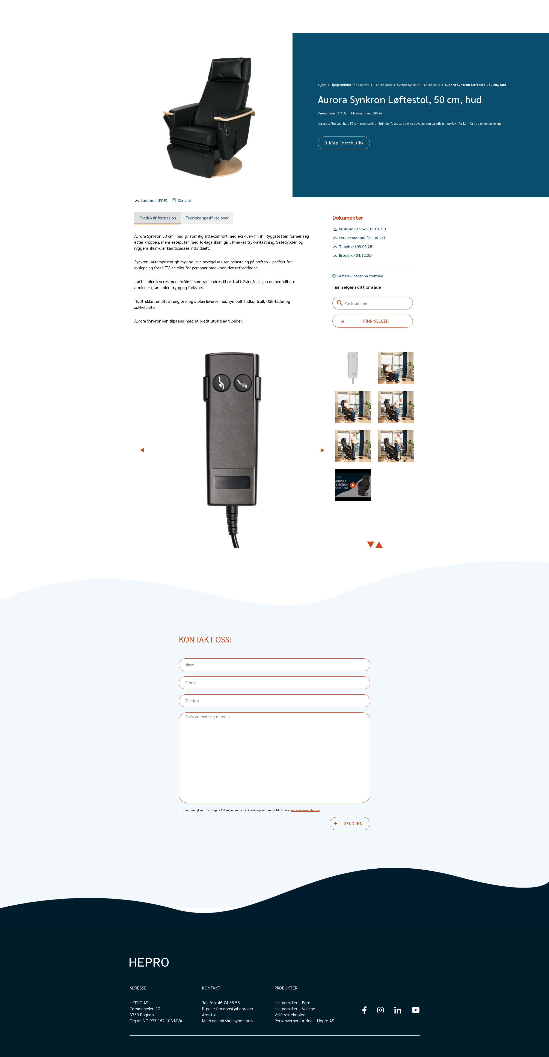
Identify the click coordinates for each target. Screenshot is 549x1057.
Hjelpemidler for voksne (350, 84)
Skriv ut (185, 200)
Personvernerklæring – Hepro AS (304, 1020)
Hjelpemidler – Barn (292, 1002)
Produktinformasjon (157, 218)
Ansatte (209, 1014)
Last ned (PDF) (154, 200)
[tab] (157, 218)
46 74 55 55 (229, 1002)
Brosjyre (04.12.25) (356, 255)
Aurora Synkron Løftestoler (419, 84)
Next (322, 450)
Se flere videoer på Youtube (360, 275)
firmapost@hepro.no (234, 1008)
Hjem (322, 84)
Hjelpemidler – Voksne (294, 1008)
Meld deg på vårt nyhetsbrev (227, 1020)
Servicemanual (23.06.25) (362, 237)
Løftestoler (383, 84)
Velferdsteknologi (290, 1014)
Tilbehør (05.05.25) (356, 246)
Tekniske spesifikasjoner (207, 218)
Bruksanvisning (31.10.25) (362, 228)
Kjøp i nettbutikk (346, 142)
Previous (142, 450)
